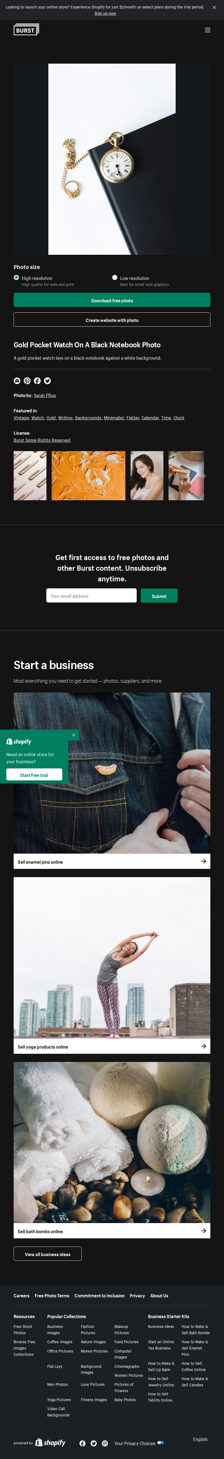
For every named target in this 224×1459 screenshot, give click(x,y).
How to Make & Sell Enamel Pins (195, 1347)
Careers (22, 1294)
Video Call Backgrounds (58, 1411)
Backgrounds (88, 417)
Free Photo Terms (52, 1294)
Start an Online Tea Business (161, 1344)
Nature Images (93, 1341)
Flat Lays (54, 1366)
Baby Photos (125, 1399)
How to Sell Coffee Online (194, 1366)
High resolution (37, 278)
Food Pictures (126, 1341)
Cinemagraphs (126, 1366)
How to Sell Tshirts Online (160, 1396)
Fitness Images (94, 1399)
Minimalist (114, 417)
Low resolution (134, 278)
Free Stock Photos (23, 1329)
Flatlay (132, 417)
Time (166, 417)
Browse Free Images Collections (24, 1347)
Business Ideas (161, 1326)
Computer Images (123, 1354)
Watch (37, 417)
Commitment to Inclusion (100, 1294)
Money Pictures (94, 1351)
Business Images (55, 1329)
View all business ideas (47, 1253)
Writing (65, 417)
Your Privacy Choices (134, 1442)
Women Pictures (128, 1375)
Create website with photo (112, 319)
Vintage (21, 417)
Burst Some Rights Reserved (42, 439)
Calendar (150, 417)
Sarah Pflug (45, 394)
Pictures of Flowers (124, 1387)
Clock (178, 417)
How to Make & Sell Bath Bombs (196, 1329)
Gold (51, 417)
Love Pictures (93, 1384)
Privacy (137, 1294)
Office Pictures (60, 1351)
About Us (159, 1294)
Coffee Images (59, 1341)
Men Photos (57, 1384)
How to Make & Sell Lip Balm (161, 1366)
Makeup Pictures (121, 1329)
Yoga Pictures (59, 1399)
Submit (159, 595)
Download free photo (112, 299)
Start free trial (34, 774)
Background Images (91, 1369)
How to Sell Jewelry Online (161, 1381)
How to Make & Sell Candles (195, 1381)
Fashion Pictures (88, 1329)
